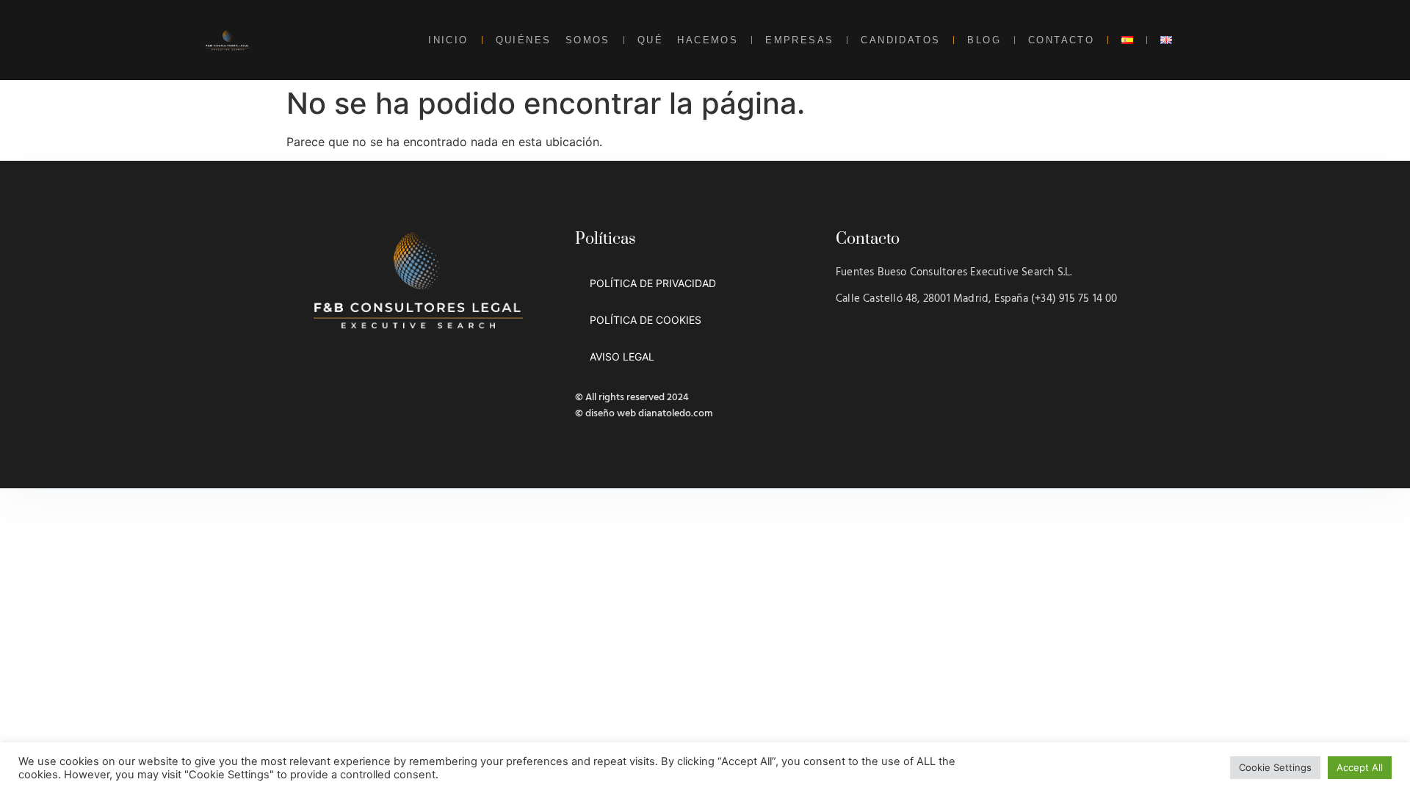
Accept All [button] (1360, 767)
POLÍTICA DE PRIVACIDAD (653, 283)
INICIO (448, 40)
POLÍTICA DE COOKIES (645, 320)
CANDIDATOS (900, 40)
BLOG (984, 40)
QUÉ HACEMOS (687, 40)
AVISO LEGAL (622, 356)
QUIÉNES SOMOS (553, 40)
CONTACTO (1061, 40)
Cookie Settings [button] (1275, 767)
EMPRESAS (799, 40)
